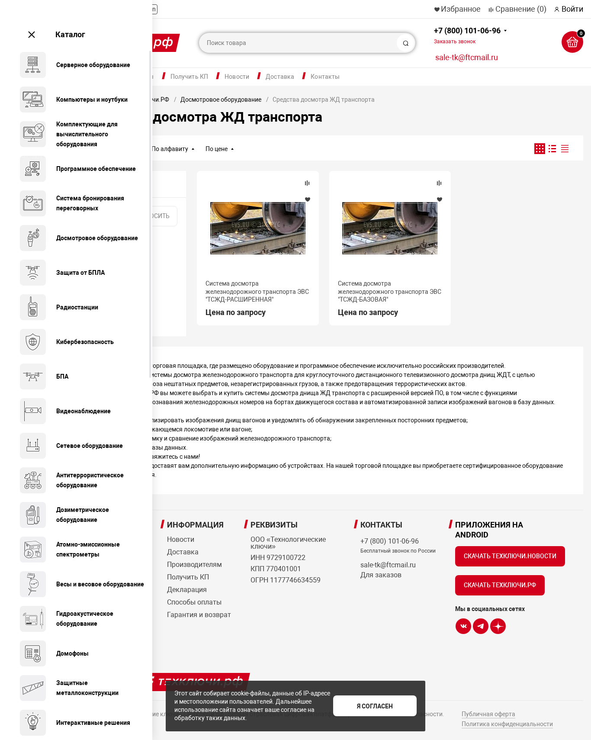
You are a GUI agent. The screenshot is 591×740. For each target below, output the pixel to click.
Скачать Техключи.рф (500, 585)
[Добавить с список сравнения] (307, 183)
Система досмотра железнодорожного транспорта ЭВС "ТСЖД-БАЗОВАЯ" (389, 291)
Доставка (280, 76)
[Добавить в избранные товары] (307, 199)
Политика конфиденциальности (507, 724)
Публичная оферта (488, 714)
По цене (217, 148)
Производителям (194, 564)
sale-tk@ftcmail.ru (466, 57)
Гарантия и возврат (199, 615)
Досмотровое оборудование (220, 99)
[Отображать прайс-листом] (564, 148)
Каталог (70, 34)
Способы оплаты (194, 602)
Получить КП (189, 76)
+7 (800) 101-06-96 (467, 35)
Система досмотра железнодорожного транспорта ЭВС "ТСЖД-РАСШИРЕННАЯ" (257, 291)
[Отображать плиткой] (539, 148)
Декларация (187, 590)
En (152, 9)
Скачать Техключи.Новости (510, 556)
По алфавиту (169, 148)
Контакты (325, 76)
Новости (237, 76)
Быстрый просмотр (258, 228)
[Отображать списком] (552, 148)
